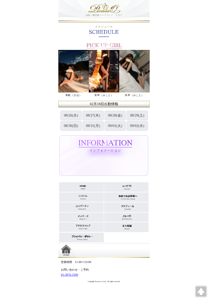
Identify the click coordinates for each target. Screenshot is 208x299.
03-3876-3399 (69, 274)
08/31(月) (93, 126)
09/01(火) (115, 126)
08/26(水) (71, 115)
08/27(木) (93, 115)
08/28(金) (115, 115)
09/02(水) (137, 126)
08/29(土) (137, 115)
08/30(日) (71, 126)
